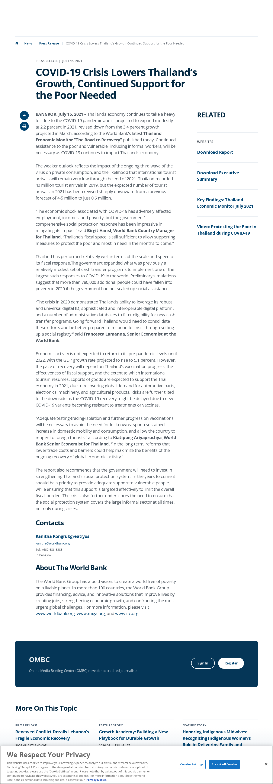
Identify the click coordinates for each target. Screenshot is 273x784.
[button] (24, 126)
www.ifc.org (126, 613)
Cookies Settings (191, 764)
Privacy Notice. (96, 779)
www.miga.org (91, 613)
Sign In (202, 663)
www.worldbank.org (55, 613)
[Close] (266, 764)
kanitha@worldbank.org (53, 543)
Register (231, 663)
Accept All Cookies (224, 764)
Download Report (215, 152)
